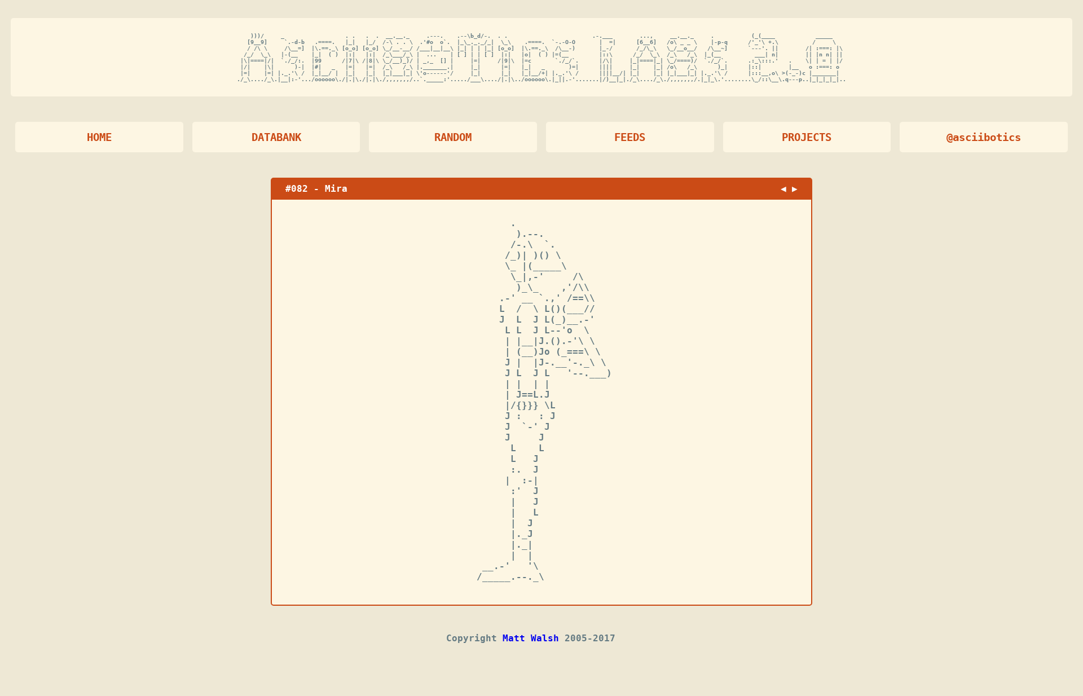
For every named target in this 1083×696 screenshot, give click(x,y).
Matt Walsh (531, 638)
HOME (99, 137)
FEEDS (629, 137)
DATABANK (276, 137)
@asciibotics (983, 137)
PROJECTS (806, 137)
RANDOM (453, 137)
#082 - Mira (316, 188)
